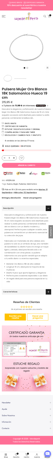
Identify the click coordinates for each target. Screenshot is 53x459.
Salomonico (32, 184)
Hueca (9, 184)
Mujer (15, 184)
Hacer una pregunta (32, 198)
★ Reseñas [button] (51, 231)
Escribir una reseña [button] (15, 317)
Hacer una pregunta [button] (37, 317)
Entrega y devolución (11, 198)
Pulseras (22, 184)
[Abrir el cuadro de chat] (47, 453)
